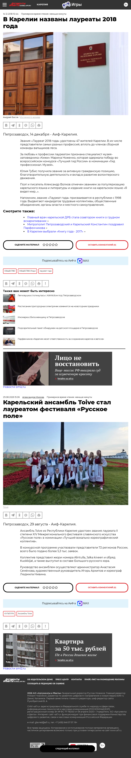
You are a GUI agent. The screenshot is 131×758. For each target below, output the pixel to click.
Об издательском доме (40, 679)
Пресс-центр (62, 679)
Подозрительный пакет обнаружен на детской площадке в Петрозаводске (58, 328)
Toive (5, 507)
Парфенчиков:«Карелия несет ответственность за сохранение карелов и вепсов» (61, 339)
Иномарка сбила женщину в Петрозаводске (41, 317)
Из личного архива (30, 117)
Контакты (76, 679)
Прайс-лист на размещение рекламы (104, 679)
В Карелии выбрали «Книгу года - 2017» (55, 231)
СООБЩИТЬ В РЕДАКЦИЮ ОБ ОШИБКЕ (45, 684)
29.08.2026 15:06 (11, 397)
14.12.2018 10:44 (10, 14)
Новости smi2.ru (14, 387)
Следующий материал (67, 749)
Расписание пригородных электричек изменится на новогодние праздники (58, 306)
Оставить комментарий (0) (102, 245)
